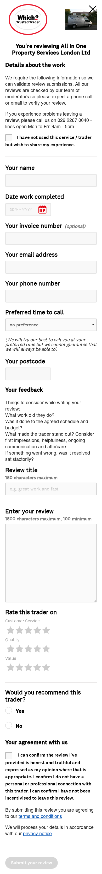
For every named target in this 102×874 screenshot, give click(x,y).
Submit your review (31, 863)
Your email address (31, 254)
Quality (12, 639)
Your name (20, 167)
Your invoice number (33, 225)
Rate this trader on (31, 612)
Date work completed (34, 196)
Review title (31, 473)
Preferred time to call (34, 312)
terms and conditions (40, 815)
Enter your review (48, 514)
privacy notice (37, 833)
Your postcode (25, 361)
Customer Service (22, 620)
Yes (20, 711)
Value (10, 658)
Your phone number (32, 283)
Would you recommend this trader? (43, 696)
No (19, 726)
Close (93, 9)
